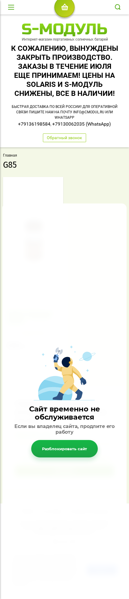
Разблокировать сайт (64, 448)
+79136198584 (34, 124)
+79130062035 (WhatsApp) (81, 124)
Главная (10, 155)
